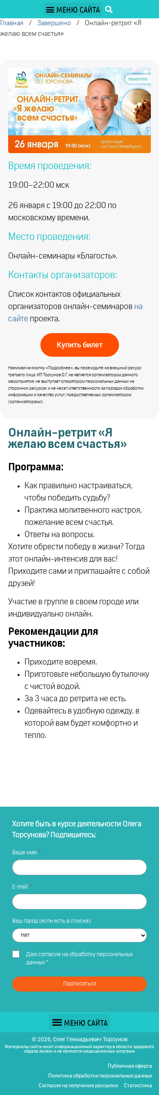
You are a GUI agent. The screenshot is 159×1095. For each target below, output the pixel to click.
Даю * (79, 959)
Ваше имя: (25, 853)
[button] (73, 9)
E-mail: (21, 887)
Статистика (138, 1085)
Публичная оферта (130, 1066)
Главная (11, 23)
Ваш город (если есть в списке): (52, 921)
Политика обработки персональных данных (100, 1076)
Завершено (54, 23)
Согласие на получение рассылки (78, 1085)
